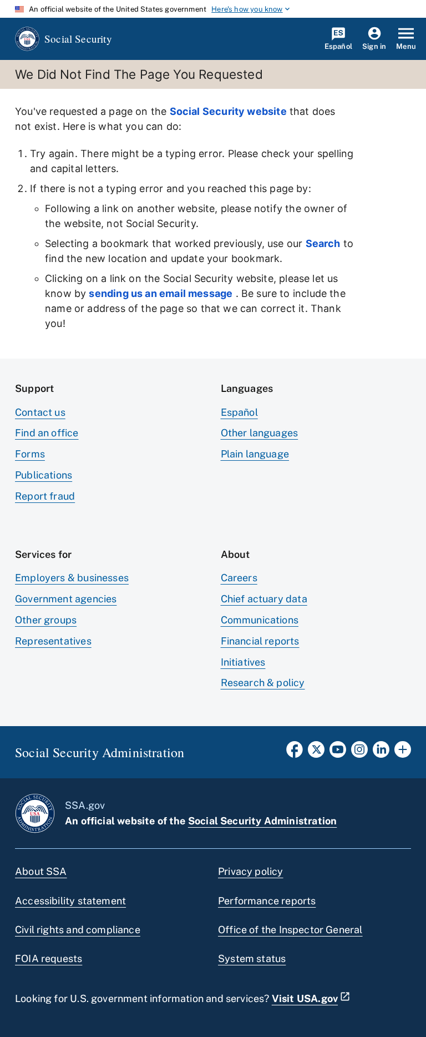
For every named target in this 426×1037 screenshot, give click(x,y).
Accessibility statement (70, 901)
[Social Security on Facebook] (294, 753)
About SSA (41, 871)
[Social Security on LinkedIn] (381, 753)
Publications (43, 475)
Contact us (40, 412)
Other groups (46, 620)
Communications (260, 620)
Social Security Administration (262, 821)
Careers (239, 577)
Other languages (259, 433)
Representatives (53, 641)
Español (239, 412)
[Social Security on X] (316, 753)
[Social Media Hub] (402, 753)
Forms (30, 454)
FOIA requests (48, 958)
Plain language (255, 454)
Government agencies (65, 599)
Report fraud (45, 496)
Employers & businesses (72, 577)
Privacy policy (250, 871)
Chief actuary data (264, 599)
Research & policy (263, 682)
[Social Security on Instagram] (359, 753)
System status (252, 958)
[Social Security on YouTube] (337, 753)
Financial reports (260, 641)
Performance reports (267, 901)
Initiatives (243, 662)
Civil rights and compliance (77, 929)
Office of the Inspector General (290, 929)
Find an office (47, 433)
